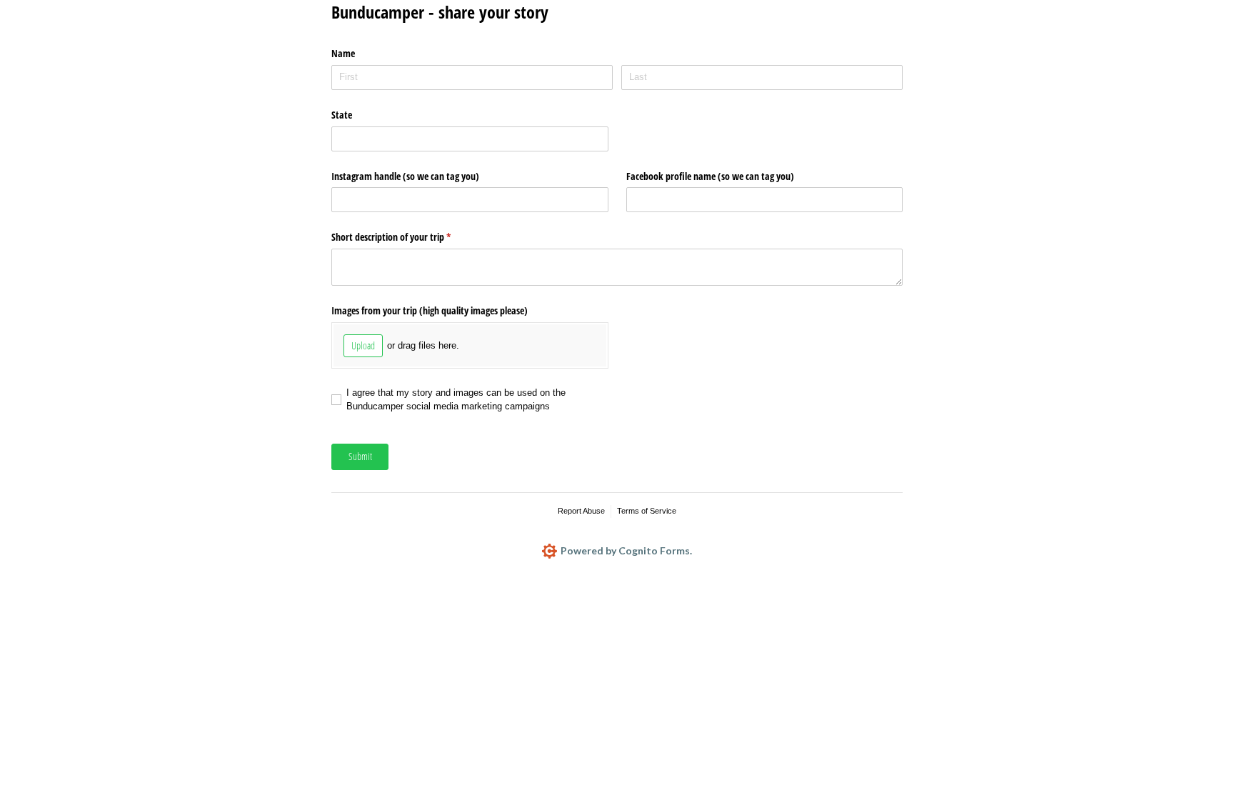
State (341, 114)
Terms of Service (646, 511)
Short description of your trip (407, 237)
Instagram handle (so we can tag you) (405, 176)
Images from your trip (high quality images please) (429, 310)
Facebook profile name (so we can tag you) (710, 176)
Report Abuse (581, 511)
